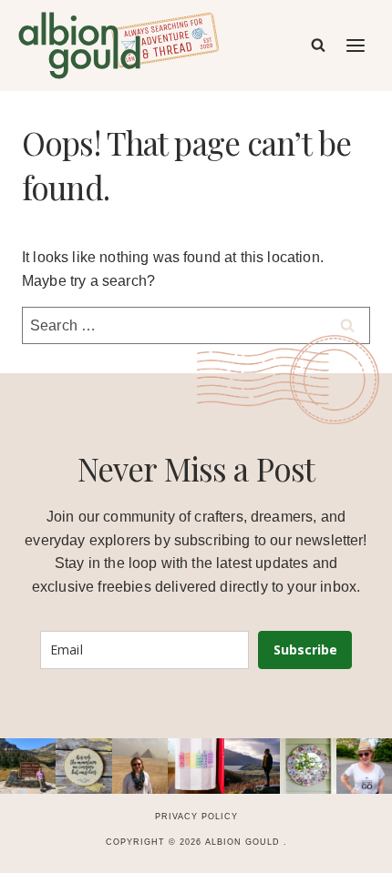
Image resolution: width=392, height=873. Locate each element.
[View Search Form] (318, 45)
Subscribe (305, 649)
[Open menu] (356, 45)
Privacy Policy (196, 816)
